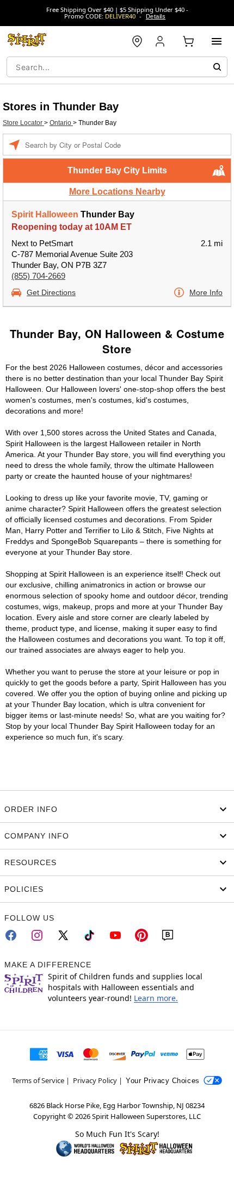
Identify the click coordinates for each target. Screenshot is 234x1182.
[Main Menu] (216, 41)
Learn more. (156, 998)
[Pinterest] (141, 935)
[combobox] (117, 67)
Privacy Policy (95, 1080)
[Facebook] (10, 935)
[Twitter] (63, 935)
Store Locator (23, 123)
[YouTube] (115, 935)
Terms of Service (38, 1080)
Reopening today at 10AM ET (71, 227)
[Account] (161, 41)
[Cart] (188, 41)
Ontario (61, 123)
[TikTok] (89, 935)
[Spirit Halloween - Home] (27, 41)
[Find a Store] (137, 41)
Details (155, 16)
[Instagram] (37, 935)
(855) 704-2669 (38, 275)
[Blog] (167, 935)
